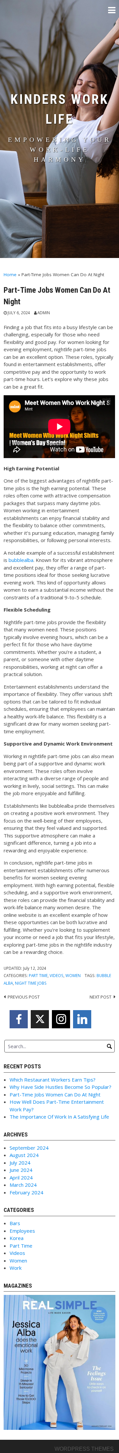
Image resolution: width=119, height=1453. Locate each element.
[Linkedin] (82, 1019)
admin (43, 312)
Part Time (38, 975)
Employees (22, 1230)
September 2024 (29, 1147)
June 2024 (21, 1170)
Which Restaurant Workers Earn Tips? (53, 1079)
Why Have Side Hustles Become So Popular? (60, 1087)
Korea (16, 1238)
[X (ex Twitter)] (40, 1019)
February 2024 (26, 1192)
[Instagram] (61, 1019)
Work (15, 1267)
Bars (15, 1223)
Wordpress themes (84, 1449)
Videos (56, 975)
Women (73, 975)
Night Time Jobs (31, 983)
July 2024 (20, 1162)
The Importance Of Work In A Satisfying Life (59, 1116)
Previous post (24, 997)
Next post (100, 997)
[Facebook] (19, 1019)
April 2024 (21, 1177)
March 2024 (23, 1184)
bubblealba (21, 560)
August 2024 (24, 1155)
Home (10, 275)
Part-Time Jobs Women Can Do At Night (55, 1094)
